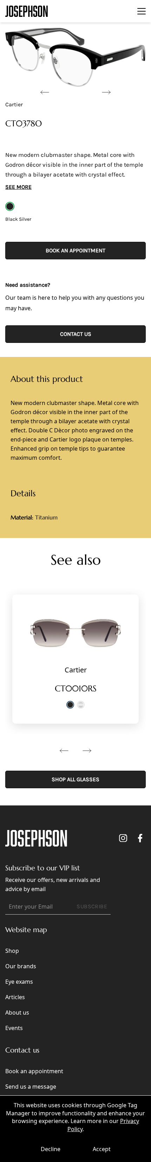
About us (17, 1012)
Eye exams (19, 981)
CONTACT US (75, 334)
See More (18, 187)
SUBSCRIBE (92, 906)
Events (14, 1028)
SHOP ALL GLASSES (75, 779)
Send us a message (30, 1086)
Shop (12, 951)
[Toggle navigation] (141, 11)
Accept (102, 1149)
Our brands (20, 966)
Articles (15, 997)
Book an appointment (75, 250)
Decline (50, 1149)
